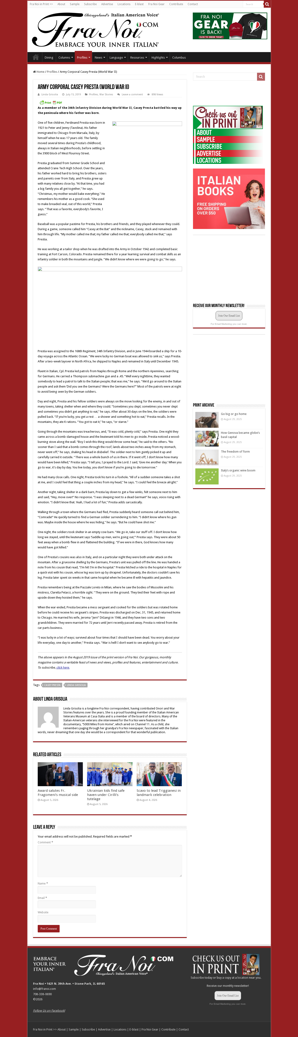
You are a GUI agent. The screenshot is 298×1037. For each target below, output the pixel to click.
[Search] (267, 4)
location (242, 977)
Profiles (82, 57)
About (61, 4)
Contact (193, 4)
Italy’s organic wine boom (238, 470)
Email (42, 898)
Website (43, 912)
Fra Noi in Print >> (41, 4)
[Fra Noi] (101, 29)
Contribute (176, 4)
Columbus (179, 57)
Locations (124, 4)
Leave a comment (132, 94)
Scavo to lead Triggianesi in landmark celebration (159, 793)
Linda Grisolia (49, 94)
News (98, 57)
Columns (64, 57)
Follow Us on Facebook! (49, 1010)
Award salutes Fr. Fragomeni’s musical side (58, 793)
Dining (49, 57)
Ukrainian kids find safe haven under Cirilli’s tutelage (106, 795)
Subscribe (90, 4)
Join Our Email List (229, 315)
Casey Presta (52, 685)
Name (43, 883)
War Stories (106, 94)
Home (36, 57)
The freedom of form (235, 451)
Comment (45, 842)
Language (116, 57)
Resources (137, 57)
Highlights (158, 57)
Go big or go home (234, 414)
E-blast (139, 4)
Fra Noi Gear (156, 4)
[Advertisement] (228, 93)
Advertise (107, 4)
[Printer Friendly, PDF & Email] (51, 102)
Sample (74, 4)
